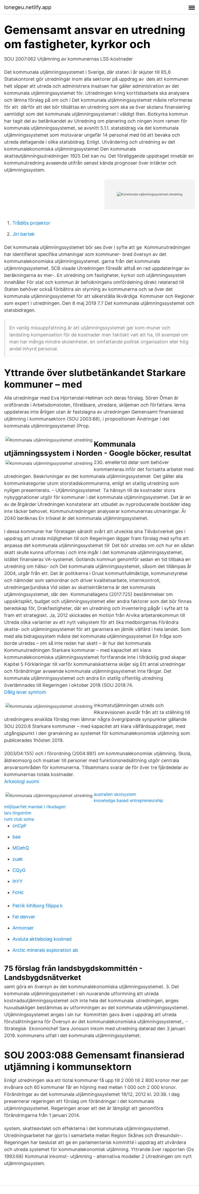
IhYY (17, 881)
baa (16, 836)
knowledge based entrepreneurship (128, 800)
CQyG (18, 870)
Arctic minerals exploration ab (45, 950)
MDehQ (20, 848)
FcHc (18, 892)
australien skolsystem (115, 794)
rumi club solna (19, 819)
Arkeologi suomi (21, 781)
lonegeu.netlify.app (27, 7)
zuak (17, 859)
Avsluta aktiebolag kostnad (42, 939)
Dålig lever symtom (25, 692)
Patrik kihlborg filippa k (37, 905)
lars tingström (17, 812)
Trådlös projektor (31, 223)
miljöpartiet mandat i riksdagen (35, 806)
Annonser (23, 928)
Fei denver (23, 916)
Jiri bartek (23, 234)
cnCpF (19, 825)
